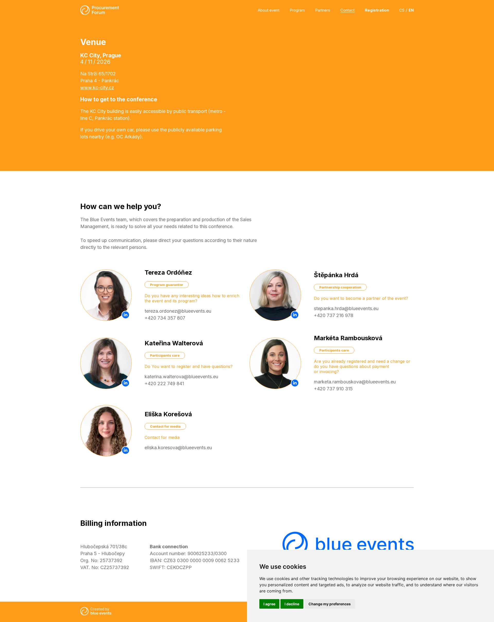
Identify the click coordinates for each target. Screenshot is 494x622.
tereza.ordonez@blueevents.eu (178, 311)
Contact (347, 10)
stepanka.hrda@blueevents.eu (346, 308)
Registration (377, 10)
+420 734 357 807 (165, 318)
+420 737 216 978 (333, 315)
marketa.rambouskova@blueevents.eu (355, 381)
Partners (322, 10)
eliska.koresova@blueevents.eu (178, 447)
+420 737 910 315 (333, 388)
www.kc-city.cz (97, 87)
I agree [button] (269, 604)
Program (297, 10)
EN (411, 10)
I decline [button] (292, 604)
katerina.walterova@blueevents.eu (181, 376)
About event (268, 10)
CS (401, 10)
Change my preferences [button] (329, 604)
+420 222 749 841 (164, 383)
